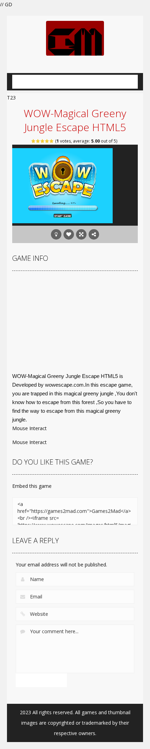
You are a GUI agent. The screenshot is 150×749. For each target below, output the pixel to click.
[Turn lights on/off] (56, 234)
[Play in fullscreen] (81, 234)
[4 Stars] (47, 141)
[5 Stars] (52, 141)
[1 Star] (33, 141)
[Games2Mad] (75, 37)
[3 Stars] (42, 141)
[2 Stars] (38, 141)
